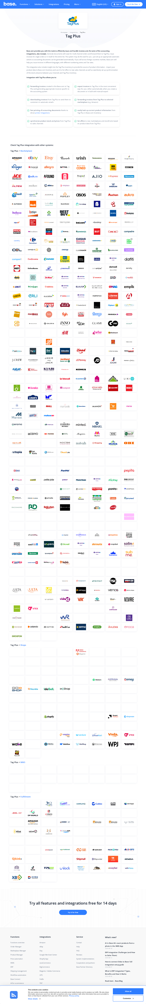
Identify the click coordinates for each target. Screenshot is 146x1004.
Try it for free (132, 4)
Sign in (118, 4)
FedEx (42, 979)
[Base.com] (10, 4)
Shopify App (44, 959)
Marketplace (26, 151)
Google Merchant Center (48, 955)
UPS (41, 975)
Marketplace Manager (18, 951)
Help (78, 947)
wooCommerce (45, 963)
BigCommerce (45, 967)
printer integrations (42, 113)
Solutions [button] (38, 4)
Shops (23, 645)
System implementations (85, 959)
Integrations (54, 4)
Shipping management (18, 971)
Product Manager (16, 955)
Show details (33, 999)
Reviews (79, 955)
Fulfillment (25, 796)
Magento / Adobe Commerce (50, 971)
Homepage (64, 32)
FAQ (77, 951)
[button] (100, 4)
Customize (127, 998)
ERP (11, 967)
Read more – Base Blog (113, 981)
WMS (22, 762)
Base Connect (15, 979)
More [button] (76, 4)
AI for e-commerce (17, 983)
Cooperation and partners (85, 963)
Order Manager (15, 947)
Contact (79, 942)
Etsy (41, 951)
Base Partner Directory (84, 967)
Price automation (16, 959)
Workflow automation (18, 975)
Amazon (42, 942)
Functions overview (17, 942)
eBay (41, 947)
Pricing (67, 4)
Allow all (128, 991)
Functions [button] (24, 4)
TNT (41, 983)
